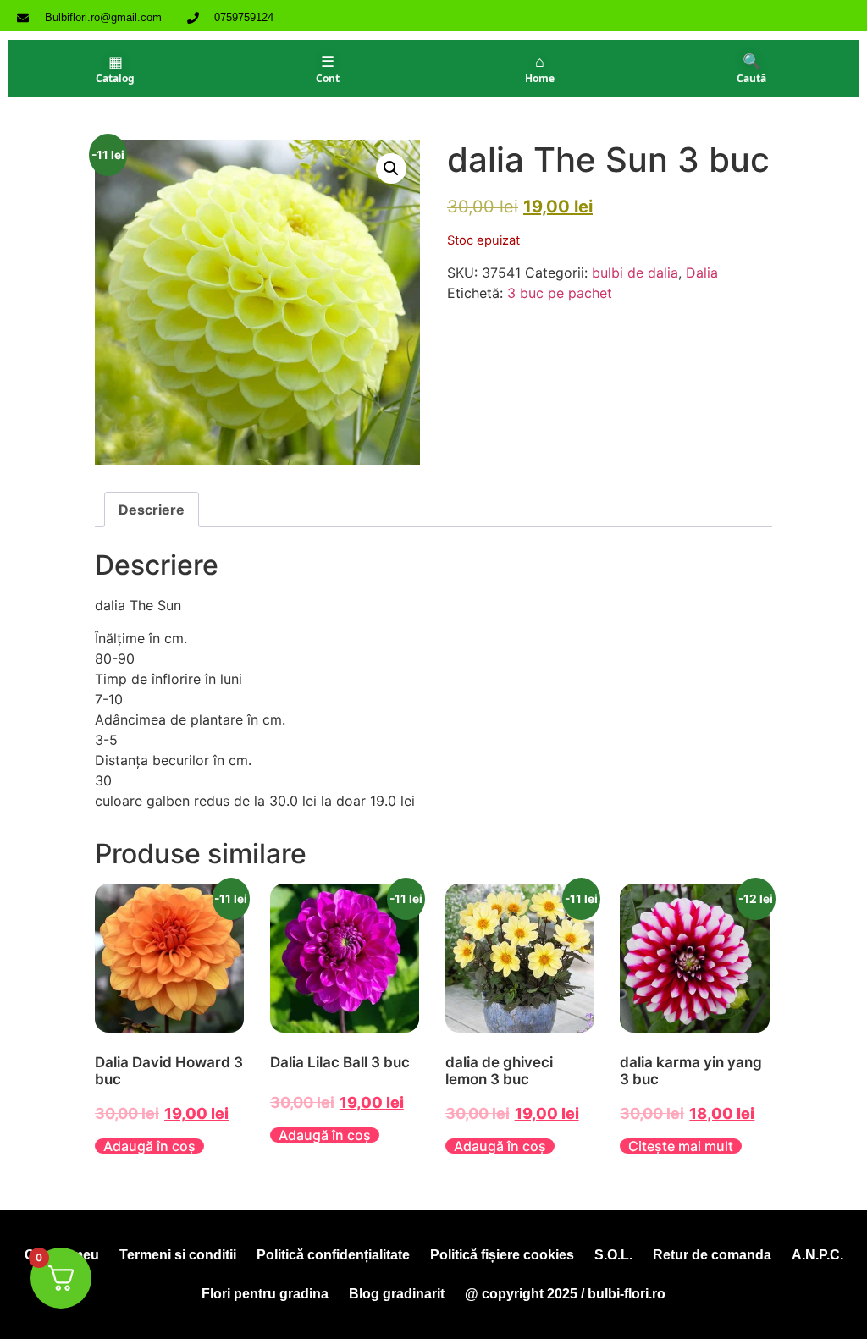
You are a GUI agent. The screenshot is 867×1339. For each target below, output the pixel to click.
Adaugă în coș (149, 1146)
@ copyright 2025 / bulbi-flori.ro (565, 1294)
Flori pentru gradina (265, 1294)
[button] (391, 168)
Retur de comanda (712, 1255)
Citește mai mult (680, 1146)
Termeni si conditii (177, 1255)
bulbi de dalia (635, 272)
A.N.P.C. (817, 1255)
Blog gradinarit (397, 1294)
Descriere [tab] (152, 509)
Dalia (702, 272)
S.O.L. (613, 1255)
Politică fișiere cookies (502, 1255)
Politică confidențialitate (333, 1255)
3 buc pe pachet (559, 292)
